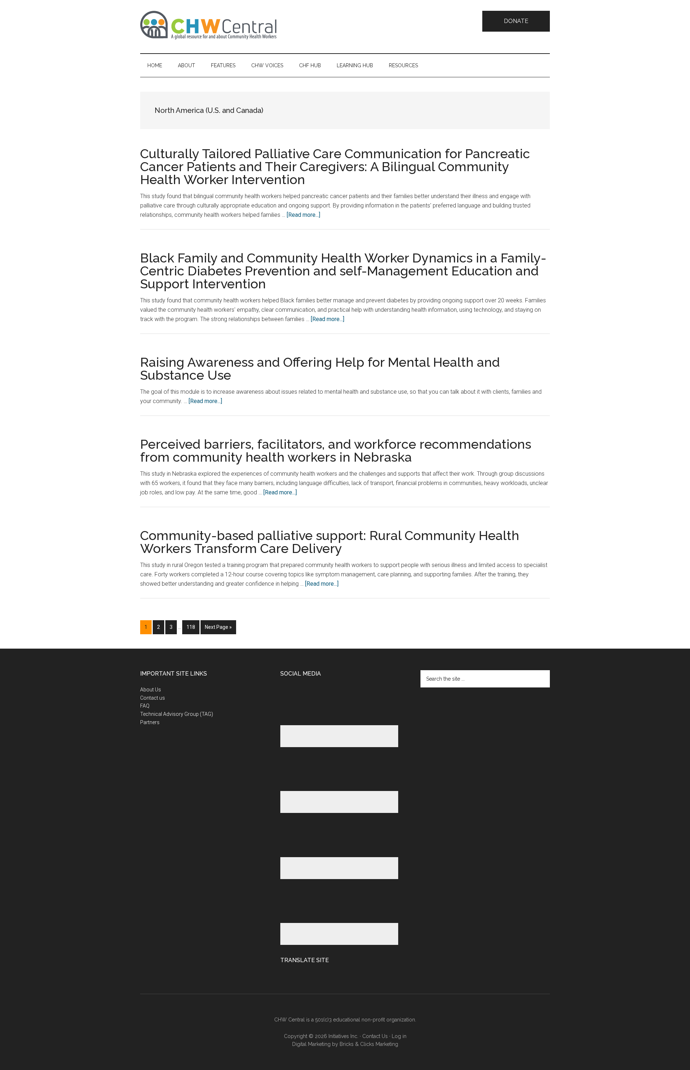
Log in (399, 1036)
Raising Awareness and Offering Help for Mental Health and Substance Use (320, 369)
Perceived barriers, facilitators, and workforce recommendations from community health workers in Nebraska (335, 450)
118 (192, 627)
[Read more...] (303, 214)
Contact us (152, 698)
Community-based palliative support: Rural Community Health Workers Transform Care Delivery (329, 542)
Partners (150, 722)
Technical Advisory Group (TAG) (176, 714)
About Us (150, 689)
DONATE (516, 21)
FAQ (145, 706)
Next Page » (218, 629)
